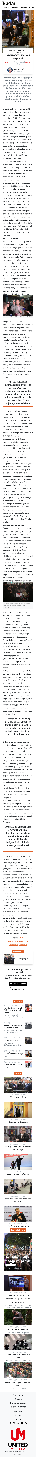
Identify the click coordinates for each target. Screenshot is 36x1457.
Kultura (32, 7)
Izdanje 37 (8, 62)
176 (22, 1005)
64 (21, 1051)
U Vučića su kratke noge (13, 1053)
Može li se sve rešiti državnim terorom (18, 1200)
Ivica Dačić (21, 550)
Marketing (18, 1419)
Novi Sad (15, 109)
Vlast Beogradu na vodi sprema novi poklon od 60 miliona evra (18, 1298)
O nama (18, 1399)
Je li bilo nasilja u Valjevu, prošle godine (18, 1261)
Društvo (24, 7)
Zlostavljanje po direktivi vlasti (18, 1356)
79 (25, 1144)
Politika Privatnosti (18, 1406)
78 (26, 1292)
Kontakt (18, 1415)
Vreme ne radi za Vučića (13, 1064)
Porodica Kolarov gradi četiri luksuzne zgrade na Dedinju (13, 1010)
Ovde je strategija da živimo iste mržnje (18, 1148)
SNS (5, 275)
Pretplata (18, 1411)
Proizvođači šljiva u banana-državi (18, 1384)
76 (26, 1380)
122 (21, 1023)
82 (25, 1196)
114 (20, 1062)
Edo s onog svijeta (21, 959)
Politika (15, 7)
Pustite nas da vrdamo (18, 1329)
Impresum (18, 1395)
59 (25, 1119)
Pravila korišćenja (18, 1403)
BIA (4, 763)
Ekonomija (15, 1005)
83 (25, 1327)
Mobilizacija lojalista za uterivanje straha (13, 1026)
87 (26, 1352)
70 (23, 1268)
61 (20, 1038)
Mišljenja (14, 1051)
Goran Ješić (24, 534)
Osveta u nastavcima (18, 1121)
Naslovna (6, 7)
